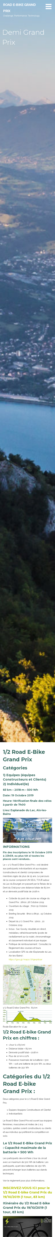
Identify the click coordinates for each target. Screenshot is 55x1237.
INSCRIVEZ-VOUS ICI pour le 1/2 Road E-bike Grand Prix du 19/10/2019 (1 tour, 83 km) (27, 1192)
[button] (50, 8)
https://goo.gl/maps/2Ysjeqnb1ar (25, 959)
